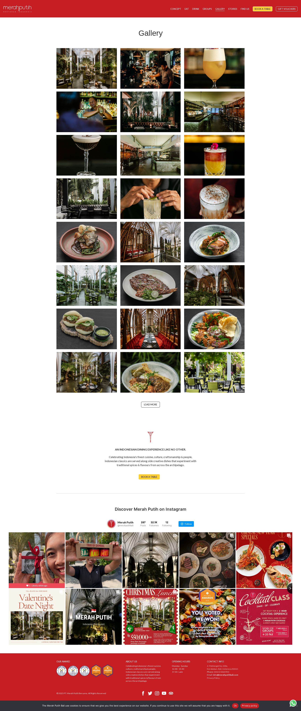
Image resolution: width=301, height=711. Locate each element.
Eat (187, 8)
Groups (207, 8)
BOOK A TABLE (149, 476)
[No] (296, 706)
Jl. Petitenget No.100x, (217, 666)
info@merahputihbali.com (225, 675)
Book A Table (263, 8)
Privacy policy (249, 705)
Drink (195, 8)
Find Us (245, 8)
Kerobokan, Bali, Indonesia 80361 (222, 669)
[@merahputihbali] (111, 523)
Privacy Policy (213, 678)
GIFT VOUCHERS (287, 8)
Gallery (220, 8)
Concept (175, 8)
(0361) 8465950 (221, 672)
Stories (232, 8)
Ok (235, 705)
